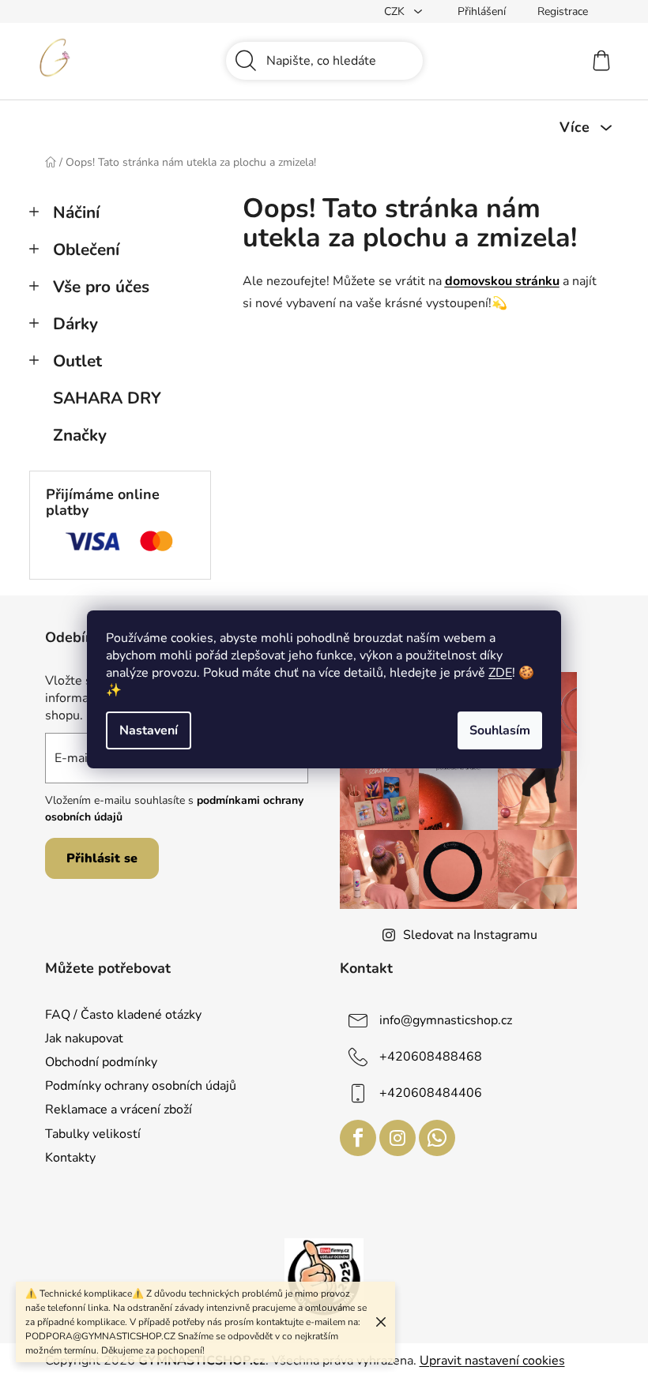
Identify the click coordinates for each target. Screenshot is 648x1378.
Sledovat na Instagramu (470, 935)
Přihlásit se (102, 858)
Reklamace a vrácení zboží (118, 1109)
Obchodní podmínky (101, 1062)
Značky (80, 435)
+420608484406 (430, 1093)
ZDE (500, 672)
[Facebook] (358, 1138)
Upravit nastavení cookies (492, 1360)
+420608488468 (430, 1056)
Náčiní (76, 212)
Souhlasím (499, 730)
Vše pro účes (101, 287)
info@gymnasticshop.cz (445, 1020)
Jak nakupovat (84, 1038)
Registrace (562, 11)
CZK (396, 11)
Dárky (75, 324)
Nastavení (148, 730)
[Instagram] (397, 1138)
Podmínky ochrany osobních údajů (140, 1086)
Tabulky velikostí (93, 1134)
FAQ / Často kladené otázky (123, 1014)
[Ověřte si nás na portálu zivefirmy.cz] (324, 1277)
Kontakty (70, 1157)
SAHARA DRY (107, 398)
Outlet (77, 361)
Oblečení (86, 249)
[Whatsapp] (437, 1138)
